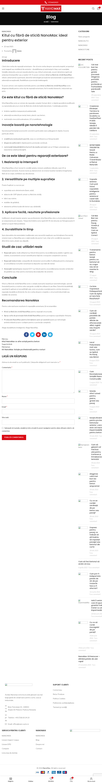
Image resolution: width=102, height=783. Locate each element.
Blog (37, 740)
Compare (5, 748)
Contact (39, 748)
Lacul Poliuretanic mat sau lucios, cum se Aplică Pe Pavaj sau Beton (95, 349)
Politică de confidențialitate (63, 703)
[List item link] (51, 2)
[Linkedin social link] (44, 334)
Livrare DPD (6, 744)
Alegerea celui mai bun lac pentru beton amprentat (95, 480)
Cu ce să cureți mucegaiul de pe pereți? (94, 627)
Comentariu (7, 367)
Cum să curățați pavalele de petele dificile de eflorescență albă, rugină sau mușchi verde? (95, 320)
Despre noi (40, 744)
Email (4, 406)
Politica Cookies (59, 698)
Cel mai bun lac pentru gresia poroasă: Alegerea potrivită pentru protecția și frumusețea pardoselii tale (96, 78)
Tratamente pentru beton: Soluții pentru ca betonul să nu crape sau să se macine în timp (95, 261)
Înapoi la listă (7, 344)
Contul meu (57, 690)
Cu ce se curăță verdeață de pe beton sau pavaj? (94, 506)
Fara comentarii (95, 305)
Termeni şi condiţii (60, 707)
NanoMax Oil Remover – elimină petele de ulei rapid (89, 659)
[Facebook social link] (26, 334)
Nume (5, 396)
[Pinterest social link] (38, 334)
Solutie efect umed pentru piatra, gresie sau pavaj (95, 397)
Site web (5, 417)
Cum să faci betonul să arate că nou (88, 562)
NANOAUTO (83, 41)
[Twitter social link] (32, 334)
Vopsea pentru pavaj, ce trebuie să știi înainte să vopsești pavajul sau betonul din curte (95, 537)
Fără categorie (84, 37)
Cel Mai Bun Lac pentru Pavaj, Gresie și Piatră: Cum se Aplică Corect (95, 225)
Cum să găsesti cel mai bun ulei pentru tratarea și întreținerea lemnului (96, 452)
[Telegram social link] (50, 334)
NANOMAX (54, 22)
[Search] (93, 8)
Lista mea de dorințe (9, 753)
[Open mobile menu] (3, 8)
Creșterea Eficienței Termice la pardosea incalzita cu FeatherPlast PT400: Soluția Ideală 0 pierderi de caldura (95, 118)
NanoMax (46, 768)
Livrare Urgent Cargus (10, 740)
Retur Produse (58, 694)
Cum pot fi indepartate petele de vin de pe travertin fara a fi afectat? (95, 581)
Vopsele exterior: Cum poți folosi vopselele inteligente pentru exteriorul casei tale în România (95, 190)
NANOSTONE (83, 49)
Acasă (46, 22)
